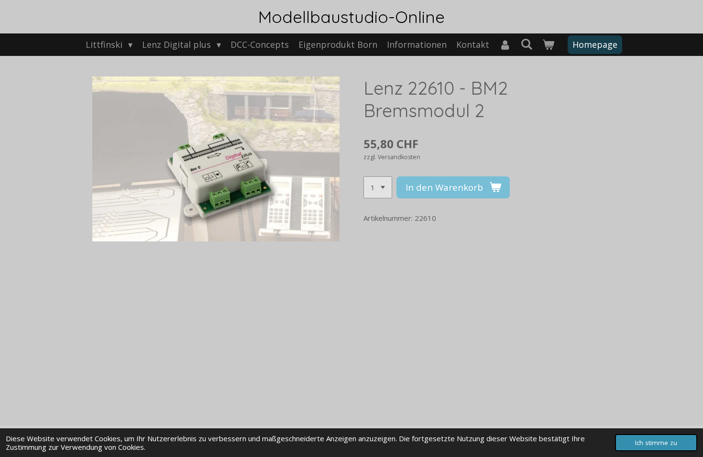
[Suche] (527, 43)
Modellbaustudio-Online (351, 16)
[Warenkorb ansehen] (548, 44)
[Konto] (505, 44)
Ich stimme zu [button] (656, 442)
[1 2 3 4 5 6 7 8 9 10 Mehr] (377, 187)
